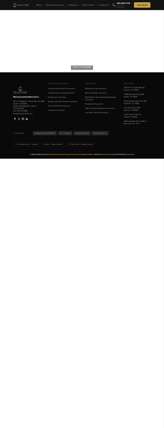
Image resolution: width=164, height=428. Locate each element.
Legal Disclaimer (87, 154)
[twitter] (19, 119)
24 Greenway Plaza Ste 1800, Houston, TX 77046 (135, 102)
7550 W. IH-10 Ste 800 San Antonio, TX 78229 (134, 88)
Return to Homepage (82, 66)
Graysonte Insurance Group (59, 154)
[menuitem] (40, 5)
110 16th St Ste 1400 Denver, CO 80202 (132, 109)
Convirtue (130, 154)
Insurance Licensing (108, 154)
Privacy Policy (75, 154)
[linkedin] (26, 119)
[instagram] (22, 119)
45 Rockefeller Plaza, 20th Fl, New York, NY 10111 (135, 122)
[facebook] (15, 119)
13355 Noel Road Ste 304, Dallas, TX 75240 (134, 95)
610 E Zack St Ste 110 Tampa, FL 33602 (132, 115)
